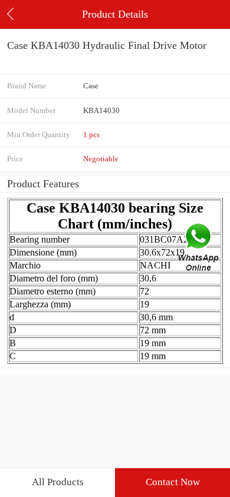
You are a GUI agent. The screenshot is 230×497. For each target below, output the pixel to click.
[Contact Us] (199, 248)
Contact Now (173, 482)
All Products (58, 482)
